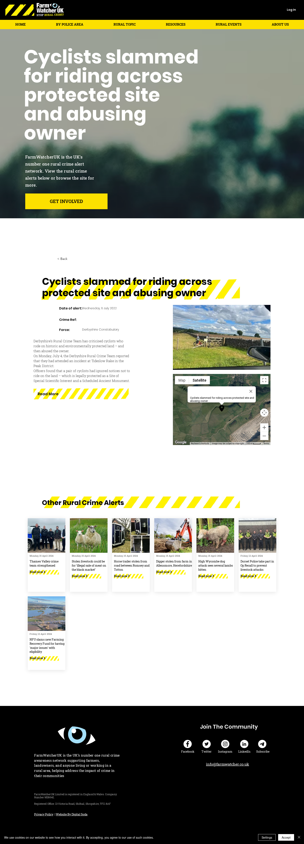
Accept (286, 837)
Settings (267, 837)
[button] (69, 24)
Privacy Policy (43, 814)
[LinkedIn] (244, 744)
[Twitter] (206, 744)
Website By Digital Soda (71, 814)
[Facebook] (187, 744)
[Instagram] (225, 744)
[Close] (299, 837)
